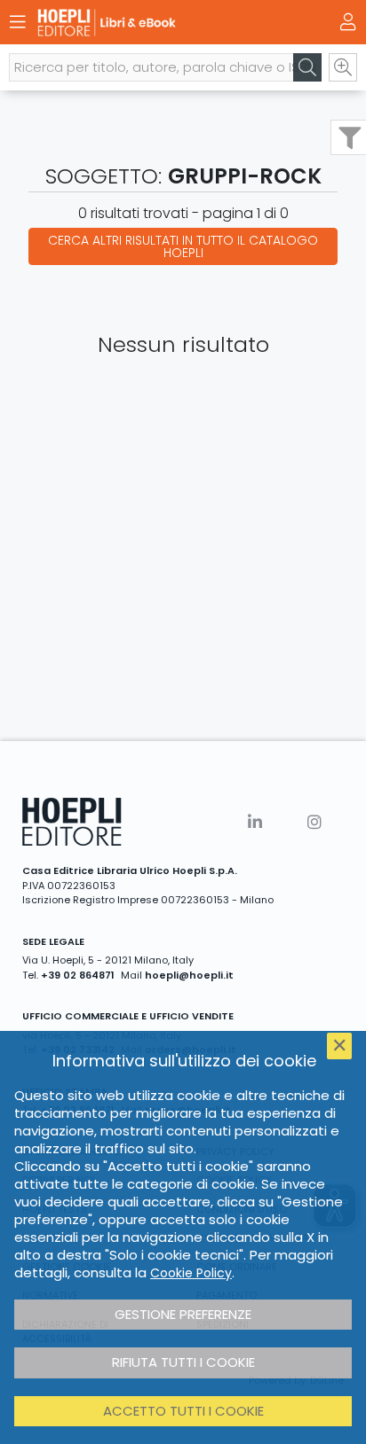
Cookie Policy (191, 1273)
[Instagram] (314, 822)
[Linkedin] (255, 822)
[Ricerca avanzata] (343, 67)
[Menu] (17, 22)
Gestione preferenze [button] (183, 1314)
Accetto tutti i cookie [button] (183, 1410)
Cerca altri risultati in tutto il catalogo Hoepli (183, 246)
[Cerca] (307, 67)
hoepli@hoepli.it (189, 975)
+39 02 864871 (78, 975)
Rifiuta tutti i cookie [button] (183, 1362)
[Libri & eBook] (152, 22)
